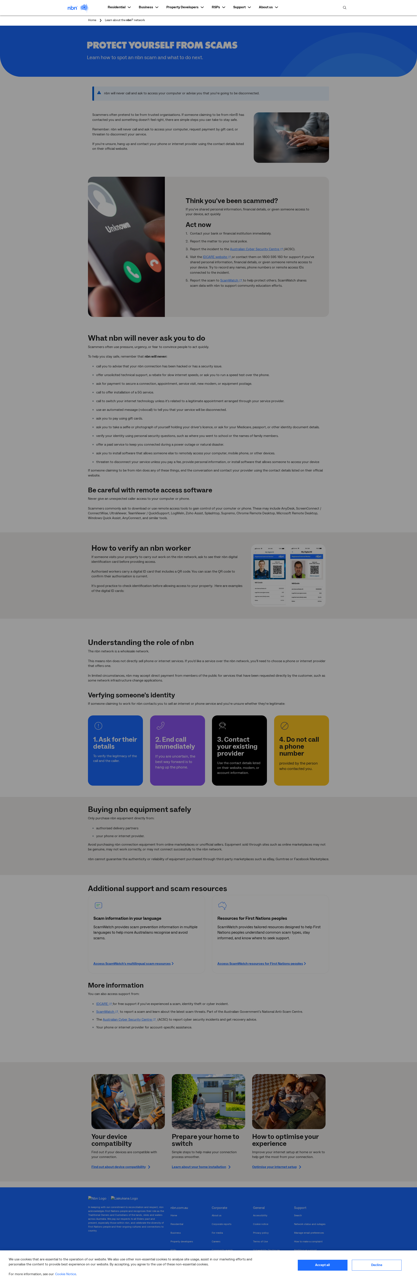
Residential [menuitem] (117, 7)
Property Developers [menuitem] (182, 7)
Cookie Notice (65, 1274)
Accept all (322, 1265)
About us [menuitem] (266, 7)
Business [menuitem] (146, 7)
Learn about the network (125, 20)
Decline (376, 1265)
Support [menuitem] (239, 7)
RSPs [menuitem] (216, 7)
